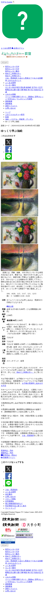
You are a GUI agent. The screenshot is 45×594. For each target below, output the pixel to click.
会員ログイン (18, 48)
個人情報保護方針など (14, 503)
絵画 (7, 117)
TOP (2, 2)
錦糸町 (28, 87)
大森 (18, 90)
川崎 (22, 90)
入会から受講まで (25, 78)
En (6, 2)
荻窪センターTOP (12, 69)
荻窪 (18, 87)
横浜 (26, 90)
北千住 (34, 87)
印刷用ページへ (9, 457)
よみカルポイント (14, 80)
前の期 (10, 306)
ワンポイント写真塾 (24, 99)
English (9, 2)
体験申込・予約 (7, 453)
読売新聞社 (9, 501)
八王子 (40, 87)
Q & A (34, 78)
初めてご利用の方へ (13, 76)
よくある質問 (10, 83)
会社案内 (8, 494)
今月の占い (11, 99)
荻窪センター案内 (12, 71)
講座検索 (8, 101)
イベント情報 (10, 97)
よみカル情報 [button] (10, 94)
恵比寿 (23, 87)
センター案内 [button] (10, 85)
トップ (7, 112)
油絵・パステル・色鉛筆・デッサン (19, 119)
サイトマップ (10, 508)
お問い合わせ (10, 108)
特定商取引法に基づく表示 (15, 506)
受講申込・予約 (7, 451)
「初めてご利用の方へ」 (24, 372)
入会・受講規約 (11, 78)
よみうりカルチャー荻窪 (14, 115)
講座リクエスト (11, 106)
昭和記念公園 (10, 90)
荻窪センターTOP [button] (12, 67)
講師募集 (8, 104)
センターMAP (10, 87)
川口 (32, 90)
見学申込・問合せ (10, 455)
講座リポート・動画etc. (25, 97)
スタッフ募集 (10, 499)
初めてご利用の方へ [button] (13, 73)
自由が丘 (37, 90)
